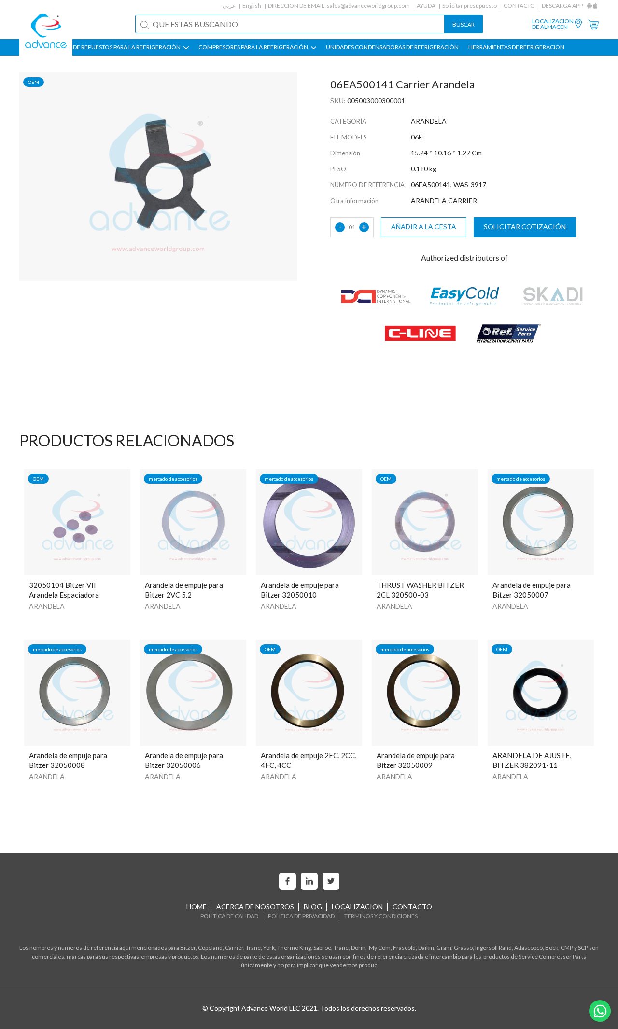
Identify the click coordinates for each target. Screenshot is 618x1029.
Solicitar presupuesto (469, 5)
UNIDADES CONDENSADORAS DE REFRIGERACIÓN (392, 47)
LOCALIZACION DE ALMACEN (553, 24)
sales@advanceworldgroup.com (368, 5)
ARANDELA (47, 606)
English (251, 5)
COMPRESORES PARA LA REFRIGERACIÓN (253, 47)
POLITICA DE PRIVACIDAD (301, 915)
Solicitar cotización (525, 226)
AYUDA (426, 5)
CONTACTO (519, 5)
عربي (229, 5)
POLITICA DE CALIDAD (229, 915)
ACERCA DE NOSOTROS (255, 907)
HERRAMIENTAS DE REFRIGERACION (516, 47)
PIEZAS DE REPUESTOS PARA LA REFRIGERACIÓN (118, 47)
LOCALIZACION (357, 907)
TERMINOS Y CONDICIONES (381, 915)
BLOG (313, 907)
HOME (196, 907)
